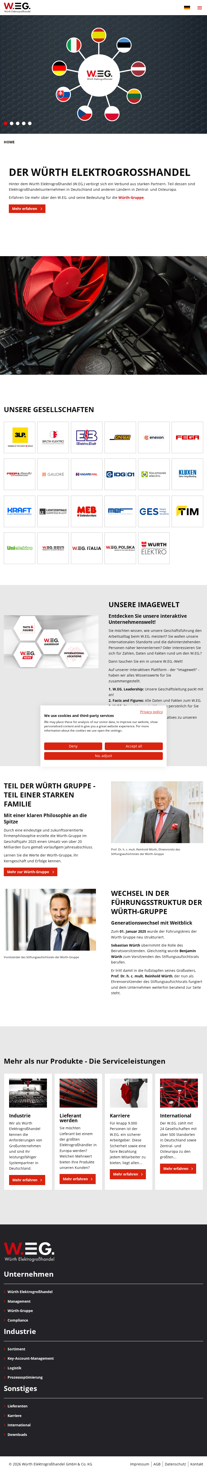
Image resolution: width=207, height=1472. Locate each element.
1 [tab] (5, 123)
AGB (157, 1464)
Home (9, 142)
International (19, 1425)
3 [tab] (17, 123)
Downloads (17, 1434)
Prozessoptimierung (25, 1377)
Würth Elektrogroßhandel (29, 1252)
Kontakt (196, 1464)
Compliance (18, 1320)
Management (19, 1301)
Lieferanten (18, 1406)
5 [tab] (30, 123)
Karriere (14, 1415)
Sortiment (16, 1349)
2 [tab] (11, 123)
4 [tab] (23, 123)
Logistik (14, 1368)
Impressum (139, 1464)
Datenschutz (175, 1464)
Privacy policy (151, 711)
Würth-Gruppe (131, 197)
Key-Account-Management (31, 1358)
